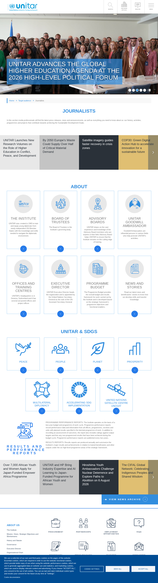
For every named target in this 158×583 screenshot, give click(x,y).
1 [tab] (129, 90)
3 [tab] (137, 90)
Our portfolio (115, 414)
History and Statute (14, 540)
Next (148, 54)
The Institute (12, 530)
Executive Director (14, 549)
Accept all (143, 569)
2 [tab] (133, 90)
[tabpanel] (79, 54)
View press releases (123, 174)
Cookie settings (91, 569)
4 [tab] (140, 90)
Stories (130, 377)
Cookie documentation (12, 577)
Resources (21, 373)
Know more (20, 158)
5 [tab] (144, 90)
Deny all (117, 569)
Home (11, 101)
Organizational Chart (15, 553)
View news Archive (125, 499)
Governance (11, 545)
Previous (10, 54)
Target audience (24, 101)
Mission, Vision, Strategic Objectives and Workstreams (22, 535)
